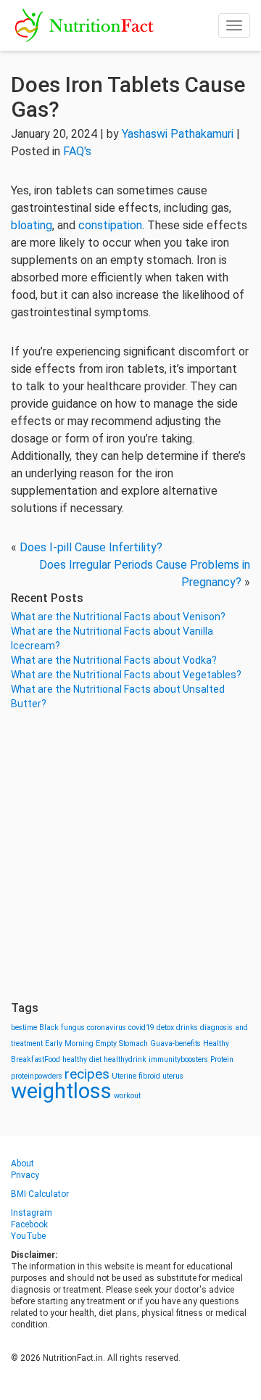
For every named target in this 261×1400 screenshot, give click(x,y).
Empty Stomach (122, 1043)
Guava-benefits (175, 1043)
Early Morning (69, 1043)
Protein (221, 1059)
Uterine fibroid (136, 1076)
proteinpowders (36, 1076)
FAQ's (77, 151)
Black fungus (62, 1027)
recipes (87, 1074)
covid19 (141, 1027)
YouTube (28, 1236)
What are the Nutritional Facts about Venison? (118, 616)
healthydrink (125, 1059)
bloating (31, 225)
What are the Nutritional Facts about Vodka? (114, 660)
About (22, 1163)
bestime (24, 1027)
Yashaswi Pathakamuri (177, 134)
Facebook (29, 1224)
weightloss (61, 1091)
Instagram (31, 1213)
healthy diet (82, 1059)
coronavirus (106, 1027)
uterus (172, 1076)
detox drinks (177, 1027)
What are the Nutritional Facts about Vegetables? (126, 674)
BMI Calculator (40, 1194)
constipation (110, 225)
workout (127, 1095)
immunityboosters (178, 1059)
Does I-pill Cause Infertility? (91, 547)
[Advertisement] (130, 856)
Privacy (25, 1175)
